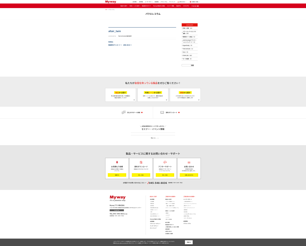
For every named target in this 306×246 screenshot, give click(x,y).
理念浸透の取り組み (154, 207)
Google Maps (116, 210)
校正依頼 (185, 211)
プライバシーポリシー (155, 223)
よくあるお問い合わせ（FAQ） (190, 214)
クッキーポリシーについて (121, 243)
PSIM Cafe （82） (188, 55)
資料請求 (167, 229)
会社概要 (152, 201)
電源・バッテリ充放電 (170, 203)
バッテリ (167, 217)
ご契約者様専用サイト (188, 201)
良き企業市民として (154, 214)
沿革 (151, 211)
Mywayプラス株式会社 (111, 1)
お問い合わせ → (127, 45)
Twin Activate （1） (188, 49)
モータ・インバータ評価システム (172, 207)
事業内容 (152, 203)
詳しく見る (141, 175)
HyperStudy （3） (188, 45)
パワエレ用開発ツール (170, 201)
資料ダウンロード (187, 205)
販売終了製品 (186, 216)
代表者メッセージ (153, 209)
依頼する (117, 175)
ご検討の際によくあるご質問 (172, 227)
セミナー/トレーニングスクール (190, 203)
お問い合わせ (168, 231)
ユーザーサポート (149, 1)
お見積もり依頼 (169, 233)
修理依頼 (185, 209)
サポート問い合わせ (188, 218)
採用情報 (141, 1)
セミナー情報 (170, 6)
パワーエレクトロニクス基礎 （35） (189, 32)
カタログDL (186, 6)
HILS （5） (186, 52)
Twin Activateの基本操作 (120, 36)
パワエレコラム (164, 1)
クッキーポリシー (154, 226)
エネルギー (168, 215)
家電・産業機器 (169, 219)
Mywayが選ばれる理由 (159, 6)
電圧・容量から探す (170, 205)
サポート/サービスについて (189, 207)
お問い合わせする (189, 175)
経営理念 (152, 205)
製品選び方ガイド (146, 6)
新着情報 (156, 1)
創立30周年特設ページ (154, 216)
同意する (189, 242)
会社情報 (152, 199)
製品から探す (123, 6)
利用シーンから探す (135, 6)
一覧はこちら (153, 138)
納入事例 (167, 222)
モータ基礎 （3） (187, 59)
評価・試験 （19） (188, 28)
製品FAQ (178, 6)
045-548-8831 (119, 214)
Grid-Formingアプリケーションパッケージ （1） (189, 41)
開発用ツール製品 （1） (189, 37)
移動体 (167, 213)
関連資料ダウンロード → (115, 45)
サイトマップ (172, 1)
